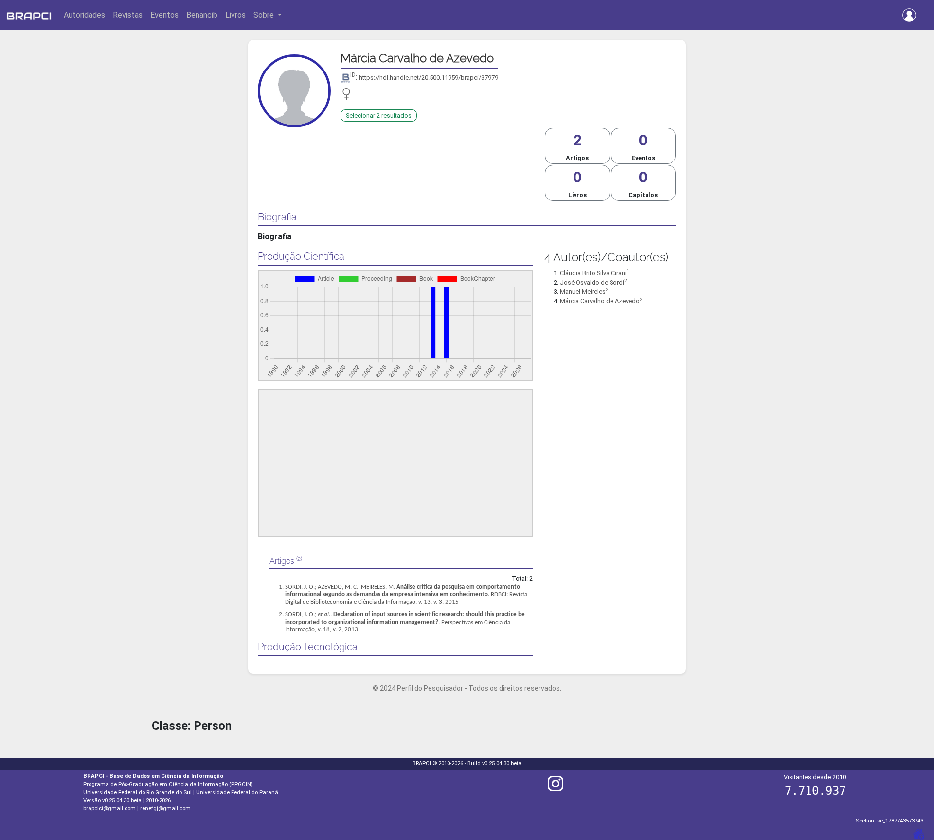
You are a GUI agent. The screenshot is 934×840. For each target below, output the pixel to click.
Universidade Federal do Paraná (237, 792)
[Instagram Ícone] (555, 788)
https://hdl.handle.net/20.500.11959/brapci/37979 (428, 77)
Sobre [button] (264, 14)
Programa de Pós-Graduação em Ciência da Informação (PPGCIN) (168, 784)
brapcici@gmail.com (109, 808)
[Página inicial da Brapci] (29, 15)
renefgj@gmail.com (165, 808)
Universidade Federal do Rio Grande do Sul (137, 792)
